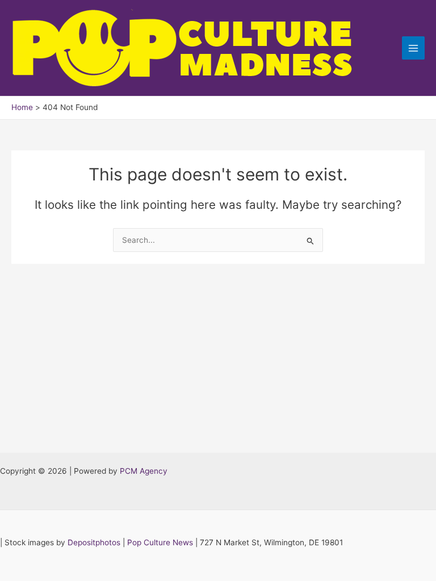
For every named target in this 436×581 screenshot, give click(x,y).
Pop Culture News (160, 542)
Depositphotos (94, 542)
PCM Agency (143, 470)
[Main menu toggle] (413, 48)
